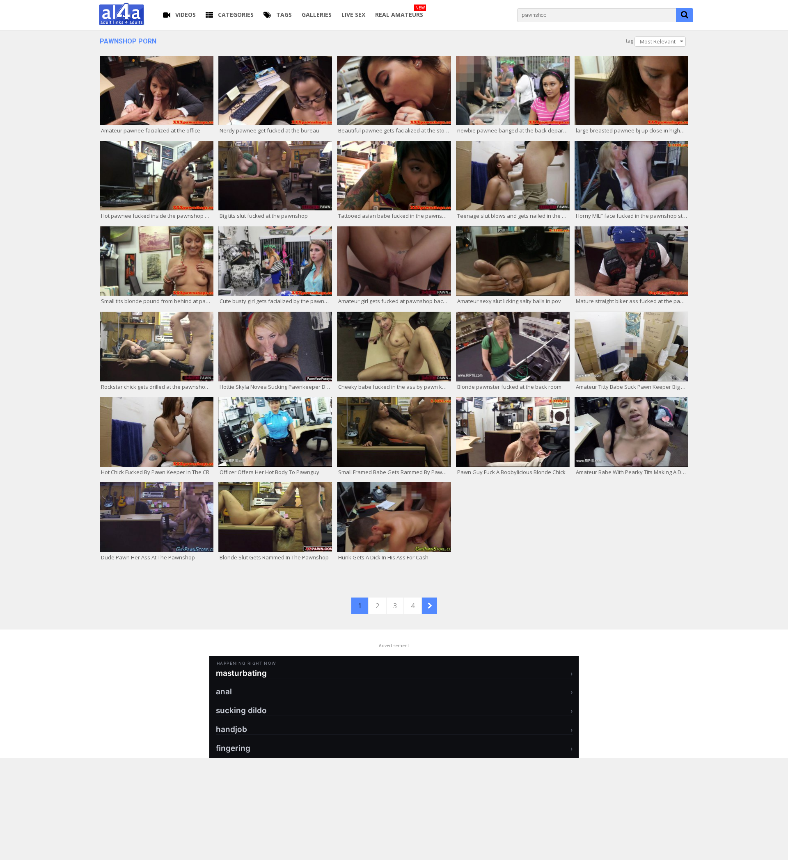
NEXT (429, 606)
